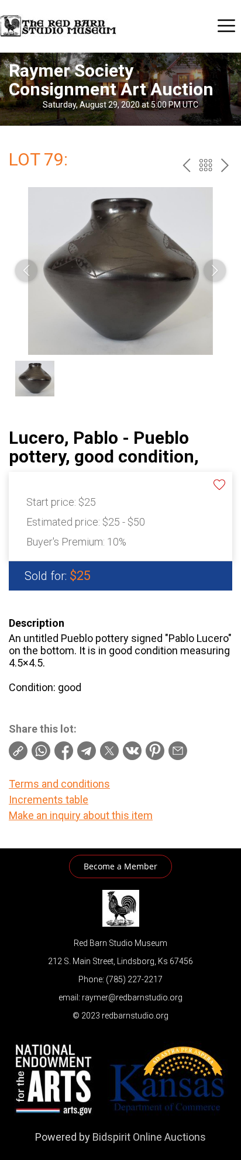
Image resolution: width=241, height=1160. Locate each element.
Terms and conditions (59, 784)
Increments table (48, 799)
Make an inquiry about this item (81, 815)
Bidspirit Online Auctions (149, 1137)
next (225, 165)
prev (186, 165)
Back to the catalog (205, 165)
